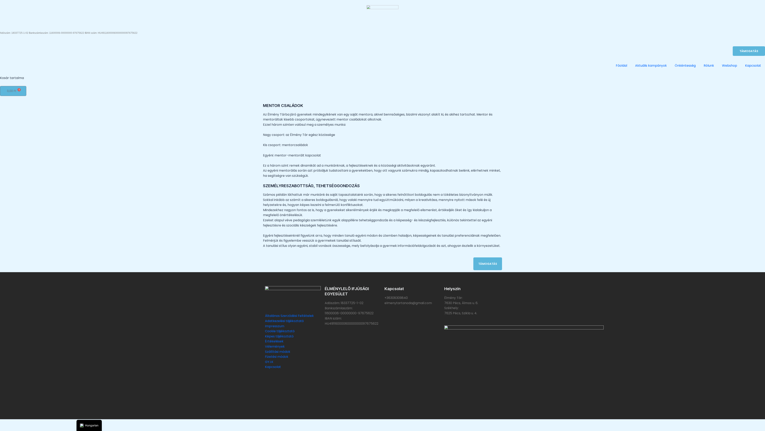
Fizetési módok (276, 356)
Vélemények (275, 346)
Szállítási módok (277, 351)
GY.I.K (269, 362)
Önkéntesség (685, 65)
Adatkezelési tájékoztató (284, 321)
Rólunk (709, 65)
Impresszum (274, 326)
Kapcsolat (753, 65)
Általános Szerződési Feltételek (289, 315)
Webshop (729, 65)
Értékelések (274, 341)
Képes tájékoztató (279, 336)
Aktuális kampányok (651, 65)
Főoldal (621, 65)
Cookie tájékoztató (280, 331)
